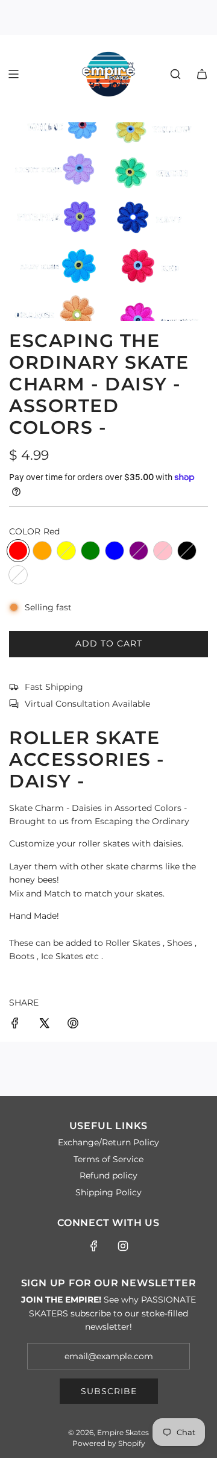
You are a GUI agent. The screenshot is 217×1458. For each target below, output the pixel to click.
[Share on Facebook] (15, 1025)
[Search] (175, 74)
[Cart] (202, 74)
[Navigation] (13, 74)
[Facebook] (94, 1246)
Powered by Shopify (108, 1443)
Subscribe (109, 1391)
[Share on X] (44, 1025)
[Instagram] (123, 1246)
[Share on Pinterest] (73, 1025)
